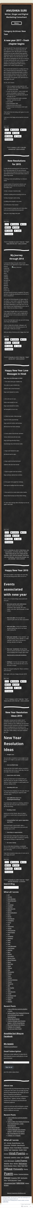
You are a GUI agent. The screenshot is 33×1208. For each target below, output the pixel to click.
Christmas (10, 905)
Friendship (11, 920)
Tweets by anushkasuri (10, 1047)
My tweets (9, 1043)
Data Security (11, 909)
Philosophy (11, 972)
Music (9, 962)
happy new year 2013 (14, 553)
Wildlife (10, 1002)
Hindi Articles (11, 930)
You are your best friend (14, 1029)
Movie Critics (11, 958)
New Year (23, 147)
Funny (9, 922)
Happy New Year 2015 (11, 243)
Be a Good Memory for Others (16, 1025)
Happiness (11, 926)
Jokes (9, 940)
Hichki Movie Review (13, 1019)
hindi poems (26, 555)
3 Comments (22, 881)
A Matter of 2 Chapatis (14, 1027)
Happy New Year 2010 (16, 570)
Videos (9, 1000)
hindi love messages (17, 555)
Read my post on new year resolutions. (17, 655)
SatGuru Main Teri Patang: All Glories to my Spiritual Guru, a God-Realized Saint (18, 1015)
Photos (10, 974)
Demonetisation (12, 913)
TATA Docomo (11, 992)
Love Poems (15, 551)
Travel (9, 994)
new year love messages (20, 557)
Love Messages (8, 551)
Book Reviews (12, 899)
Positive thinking (12, 980)
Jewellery (10, 938)
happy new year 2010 (9, 700)
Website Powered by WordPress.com (16, 1193)
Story (9, 990)
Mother (10, 954)
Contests (10, 907)
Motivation (11, 956)
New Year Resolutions (13, 881)
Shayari (25, 551)
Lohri (9, 942)
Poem (9, 976)
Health (9, 928)
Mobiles (10, 950)
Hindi (10, 555)
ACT (9, 895)
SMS (9, 986)
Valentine (10, 998)
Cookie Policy (5, 1201)
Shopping (10, 984)
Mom (9, 952)
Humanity (10, 936)
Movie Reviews (12, 960)
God (9, 924)
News (9, 966)
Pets (9, 970)
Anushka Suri (16, 10)
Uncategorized (11, 149)
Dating (9, 911)
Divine (9, 917)
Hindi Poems (23, 550)
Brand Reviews (12, 901)
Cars (9, 903)
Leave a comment (20, 149)
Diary (9, 915)
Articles (10, 897)
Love (28, 550)
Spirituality (11, 988)
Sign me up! (9, 1067)
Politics (10, 978)
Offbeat (10, 968)
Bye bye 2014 (12, 358)
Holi (9, 934)
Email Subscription (12, 1051)
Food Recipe (11, 919)
